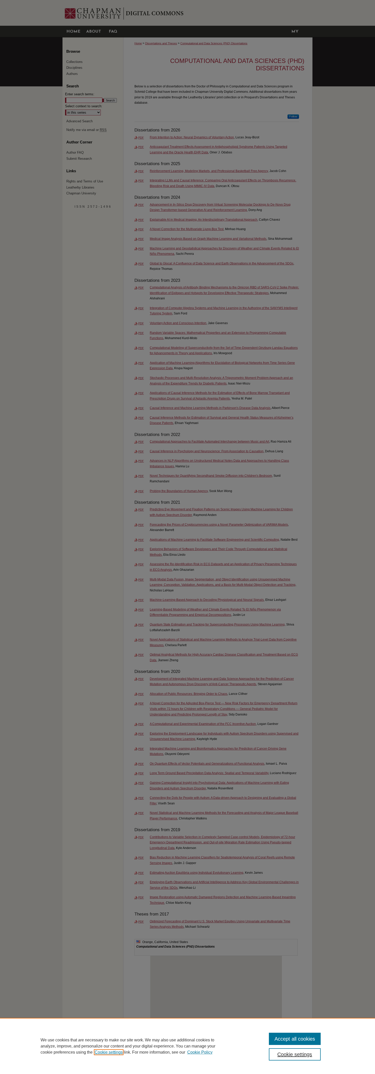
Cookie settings (109, 1052)
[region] (187, 1046)
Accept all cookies (294, 1039)
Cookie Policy (199, 1052)
